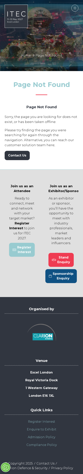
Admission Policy (41, 437)
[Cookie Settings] (5, 467)
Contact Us (45, 463)
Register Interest (41, 421)
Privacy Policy (62, 468)
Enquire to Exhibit (41, 429)
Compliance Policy (41, 445)
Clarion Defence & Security (26, 468)
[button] (74, 8)
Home (26, 55)
